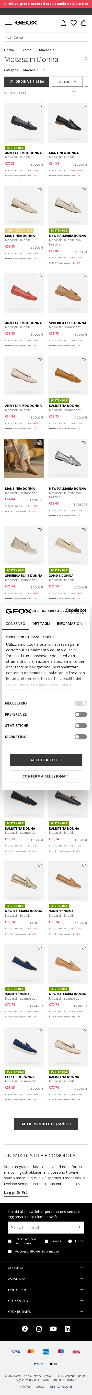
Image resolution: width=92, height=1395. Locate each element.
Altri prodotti (46, 1123)
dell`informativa (47, 1251)
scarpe (26, 50)
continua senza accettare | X (57, 610)
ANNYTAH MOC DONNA (23, 153)
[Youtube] (53, 1329)
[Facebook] (25, 1329)
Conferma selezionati (46, 776)
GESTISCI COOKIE (61, 1386)
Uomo (79, 1241)
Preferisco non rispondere (25, 1241)
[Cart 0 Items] (84, 25)
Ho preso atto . (37, 1251)
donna (9, 50)
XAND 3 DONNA (61, 575)
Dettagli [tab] (41, 623)
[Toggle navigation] (8, 23)
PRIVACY (25, 1386)
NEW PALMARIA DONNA (67, 236)
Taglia (63, 82)
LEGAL (40, 1386)
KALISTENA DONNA (64, 406)
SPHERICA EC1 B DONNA (67, 323)
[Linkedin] (67, 1329)
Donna (56, 1241)
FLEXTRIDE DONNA (19, 1077)
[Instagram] (39, 1329)
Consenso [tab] (15, 623)
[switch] (81, 714)
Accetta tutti (45, 759)
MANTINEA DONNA (64, 153)
